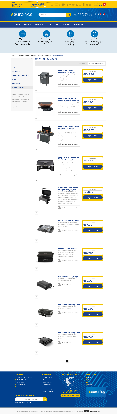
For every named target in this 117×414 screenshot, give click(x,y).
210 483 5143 (84, 15)
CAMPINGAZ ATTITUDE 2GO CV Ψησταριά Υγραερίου (68, 189)
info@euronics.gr (21, 384)
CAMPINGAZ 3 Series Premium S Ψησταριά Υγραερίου (65, 71)
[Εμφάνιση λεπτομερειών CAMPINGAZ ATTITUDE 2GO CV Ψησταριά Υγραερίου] (45, 196)
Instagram (90, 379)
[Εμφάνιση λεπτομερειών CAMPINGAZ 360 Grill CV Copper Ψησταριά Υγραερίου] (45, 106)
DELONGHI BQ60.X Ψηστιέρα (68, 221)
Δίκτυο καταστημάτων (48, 379)
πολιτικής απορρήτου (24, 402)
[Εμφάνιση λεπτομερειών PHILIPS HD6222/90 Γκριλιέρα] (45, 313)
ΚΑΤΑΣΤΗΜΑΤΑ (41, 25)
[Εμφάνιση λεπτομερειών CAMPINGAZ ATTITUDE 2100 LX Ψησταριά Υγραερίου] (45, 165)
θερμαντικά (14, 104)
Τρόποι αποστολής (47, 389)
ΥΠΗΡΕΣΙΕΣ (54, 25)
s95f (12, 96)
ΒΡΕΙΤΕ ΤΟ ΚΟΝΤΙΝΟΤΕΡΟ (70, 396)
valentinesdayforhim (16, 101)
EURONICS (27, 25)
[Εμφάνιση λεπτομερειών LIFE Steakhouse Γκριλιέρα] (45, 285)
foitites (20, 94)
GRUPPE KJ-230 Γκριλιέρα (67, 249)
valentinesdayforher (24, 99)
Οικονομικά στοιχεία (47, 382)
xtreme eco (24, 101)
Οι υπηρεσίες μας (47, 384)
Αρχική (13, 55)
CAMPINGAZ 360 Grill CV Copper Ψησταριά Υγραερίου (68, 99)
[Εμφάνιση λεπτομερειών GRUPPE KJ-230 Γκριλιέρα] (45, 257)
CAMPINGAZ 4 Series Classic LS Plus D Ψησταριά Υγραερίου (68, 127)
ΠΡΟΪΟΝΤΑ (16, 25)
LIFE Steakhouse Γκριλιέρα (68, 277)
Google (90, 384)
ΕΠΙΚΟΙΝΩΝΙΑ (78, 25)
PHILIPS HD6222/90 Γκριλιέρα (69, 305)
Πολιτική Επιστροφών (48, 391)
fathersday (14, 94)
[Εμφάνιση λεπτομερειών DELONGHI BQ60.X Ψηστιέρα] (45, 229)
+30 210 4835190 (20, 382)
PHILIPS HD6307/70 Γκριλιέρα (69, 333)
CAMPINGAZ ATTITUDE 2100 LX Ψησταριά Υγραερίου (68, 158)
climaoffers (18, 92)
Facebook (90, 377)
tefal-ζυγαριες (25, 96)
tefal (19, 96)
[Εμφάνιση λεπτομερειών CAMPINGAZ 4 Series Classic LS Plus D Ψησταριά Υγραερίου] (45, 134)
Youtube (90, 382)
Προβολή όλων (15, 107)
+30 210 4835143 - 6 (21, 379)
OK (86, 411)
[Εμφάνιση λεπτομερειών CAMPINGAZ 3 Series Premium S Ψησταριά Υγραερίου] (45, 78)
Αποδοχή (22, 402)
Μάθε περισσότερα (95, 411)
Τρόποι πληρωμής (47, 386)
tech (16, 97)
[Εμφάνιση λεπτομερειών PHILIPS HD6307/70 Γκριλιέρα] (45, 341)
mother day (26, 94)
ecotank (24, 92)
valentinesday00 (15, 99)
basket (13, 92)
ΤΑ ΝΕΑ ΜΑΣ (65, 25)
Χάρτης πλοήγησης (47, 377)
